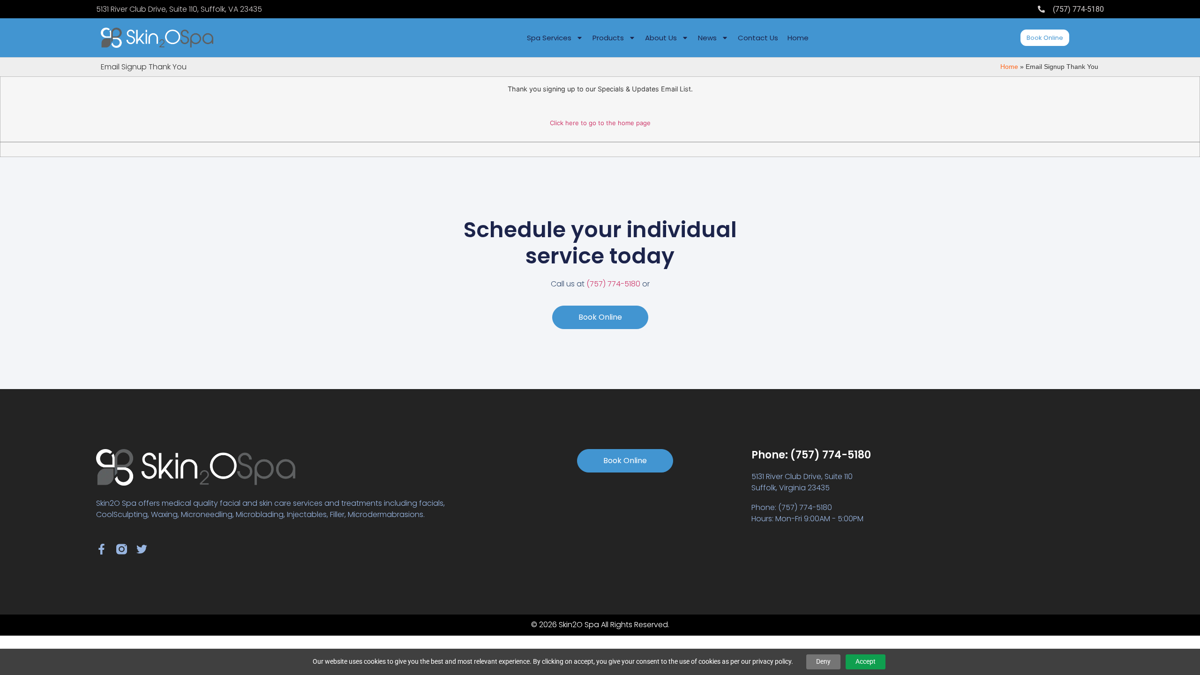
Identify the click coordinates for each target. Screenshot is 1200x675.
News (707, 38)
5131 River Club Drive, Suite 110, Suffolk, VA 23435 (179, 9)
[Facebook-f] (101, 549)
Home (798, 38)
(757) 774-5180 (613, 283)
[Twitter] (141, 549)
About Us (661, 38)
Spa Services (549, 38)
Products (608, 38)
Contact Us (758, 38)
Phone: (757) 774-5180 (811, 455)
